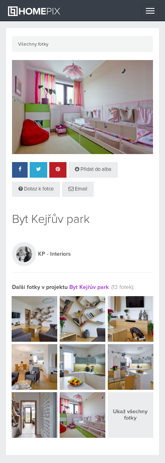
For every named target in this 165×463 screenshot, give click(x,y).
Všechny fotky (33, 44)
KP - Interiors (54, 254)
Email (80, 189)
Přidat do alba (95, 169)
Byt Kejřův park (89, 287)
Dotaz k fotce (38, 189)
